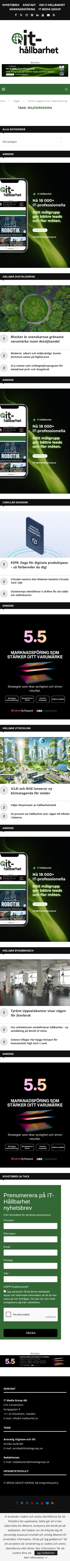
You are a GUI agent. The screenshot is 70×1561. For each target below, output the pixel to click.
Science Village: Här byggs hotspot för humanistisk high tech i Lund (34, 1041)
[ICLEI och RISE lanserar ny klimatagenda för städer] (35, 760)
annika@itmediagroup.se (28, 1448)
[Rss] (54, 15)
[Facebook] (16, 15)
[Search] (66, 89)
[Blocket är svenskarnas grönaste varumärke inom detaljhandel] (35, 308)
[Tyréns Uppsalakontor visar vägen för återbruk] (35, 982)
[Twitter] (21, 15)
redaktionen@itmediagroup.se (31, 1462)
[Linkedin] (37, 15)
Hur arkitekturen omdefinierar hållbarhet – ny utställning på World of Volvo (39, 1029)
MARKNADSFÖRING (22, 9)
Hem (2, 101)
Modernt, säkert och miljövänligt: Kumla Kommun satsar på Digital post (36, 355)
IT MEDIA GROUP (50, 9)
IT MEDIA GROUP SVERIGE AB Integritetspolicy (31, 1482)
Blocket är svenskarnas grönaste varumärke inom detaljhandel (37, 339)
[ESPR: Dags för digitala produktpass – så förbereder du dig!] (35, 534)
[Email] (48, 15)
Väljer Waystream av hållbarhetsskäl (33, 805)
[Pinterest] (32, 15)
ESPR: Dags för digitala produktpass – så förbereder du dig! (39, 564)
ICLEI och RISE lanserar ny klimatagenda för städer (31, 790)
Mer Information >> (36, 1557)
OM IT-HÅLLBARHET (52, 5)
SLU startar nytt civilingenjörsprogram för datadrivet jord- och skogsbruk (37, 367)
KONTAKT (29, 5)
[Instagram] (26, 15)
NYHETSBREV (10, 5)
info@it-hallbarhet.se (25, 1418)
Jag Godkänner (46, 1553)
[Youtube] (43, 15)
